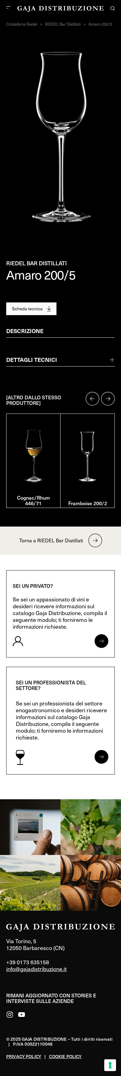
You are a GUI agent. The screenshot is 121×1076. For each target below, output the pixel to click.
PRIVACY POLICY (23, 1056)
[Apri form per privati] (101, 641)
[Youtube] (21, 1014)
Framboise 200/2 (87, 503)
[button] (92, 399)
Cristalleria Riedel (21, 24)
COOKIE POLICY (65, 1056)
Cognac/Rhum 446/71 (33, 500)
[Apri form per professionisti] (101, 757)
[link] (30, 827)
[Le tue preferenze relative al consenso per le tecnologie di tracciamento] (110, 1065)
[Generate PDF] (31, 308)
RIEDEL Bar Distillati (63, 24)
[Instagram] (9, 1014)
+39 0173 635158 (27, 962)
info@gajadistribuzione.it (36, 969)
